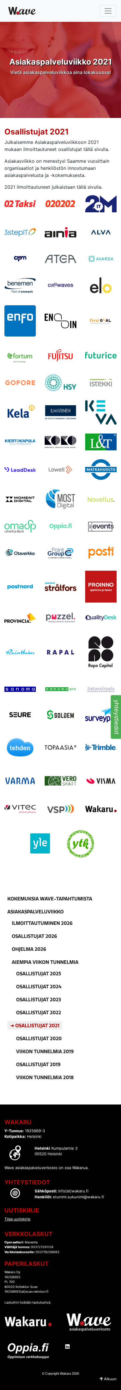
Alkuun (110, 1378)
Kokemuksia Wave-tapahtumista (49, 899)
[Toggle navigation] (108, 11)
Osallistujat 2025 (38, 974)
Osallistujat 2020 (39, 1038)
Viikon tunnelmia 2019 (45, 1051)
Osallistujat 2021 (37, 1025)
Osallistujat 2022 (38, 1012)
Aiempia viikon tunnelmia (45, 962)
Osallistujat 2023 (38, 999)
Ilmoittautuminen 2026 (42, 923)
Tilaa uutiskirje (17, 1219)
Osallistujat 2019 (38, 1064)
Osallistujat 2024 (38, 986)
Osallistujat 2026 (34, 936)
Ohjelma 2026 (29, 949)
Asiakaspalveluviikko (35, 912)
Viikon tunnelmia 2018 (45, 1077)
